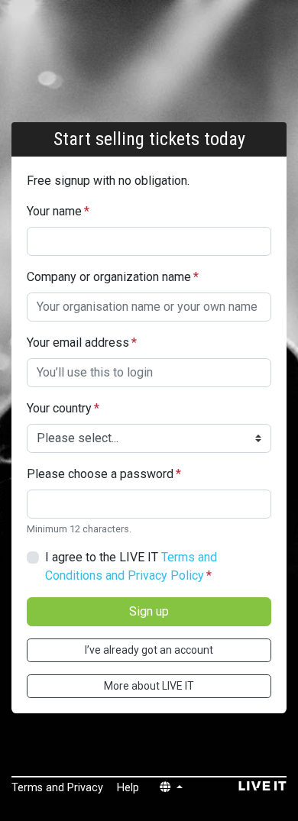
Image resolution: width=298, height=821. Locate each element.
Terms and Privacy (57, 787)
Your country (63, 408)
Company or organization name (113, 277)
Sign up (149, 611)
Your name (58, 211)
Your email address (82, 342)
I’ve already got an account (149, 650)
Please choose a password (104, 474)
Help (128, 787)
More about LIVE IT (149, 686)
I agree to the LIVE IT (131, 566)
